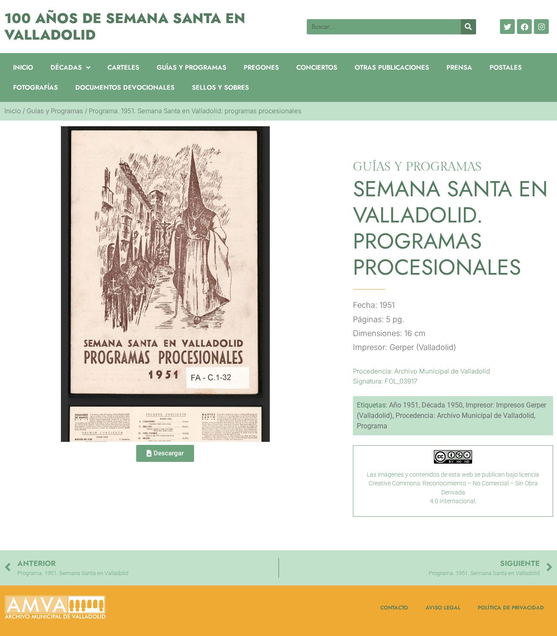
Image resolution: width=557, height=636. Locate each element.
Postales (506, 67)
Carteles (123, 67)
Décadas (66, 67)
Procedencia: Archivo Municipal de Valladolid (465, 415)
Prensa (459, 67)
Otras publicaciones (392, 67)
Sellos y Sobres (220, 87)
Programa (372, 426)
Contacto (394, 608)
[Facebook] (524, 26)
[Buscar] (468, 26)
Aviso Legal (443, 608)
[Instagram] (541, 26)
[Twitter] (507, 26)
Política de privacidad (511, 608)
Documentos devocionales (124, 87)
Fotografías (35, 87)
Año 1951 (404, 405)
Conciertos (316, 67)
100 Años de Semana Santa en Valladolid (124, 26)
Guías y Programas (191, 67)
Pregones (261, 67)
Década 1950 (442, 405)
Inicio (23, 67)
